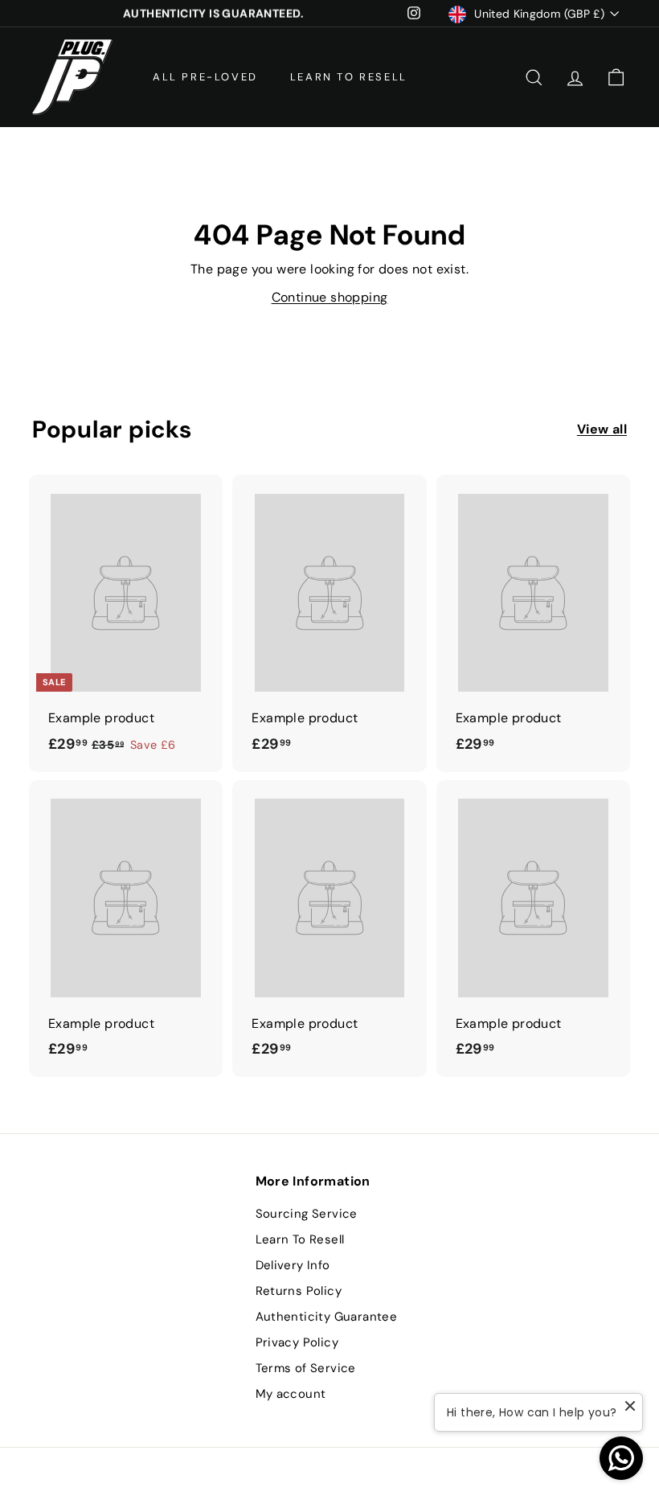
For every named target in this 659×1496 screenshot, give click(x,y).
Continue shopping (330, 297)
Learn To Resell (348, 77)
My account (291, 1394)
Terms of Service (306, 1368)
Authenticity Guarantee (327, 1317)
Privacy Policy (297, 1342)
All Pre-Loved (205, 77)
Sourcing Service (307, 1214)
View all (602, 429)
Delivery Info (293, 1265)
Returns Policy (299, 1291)
